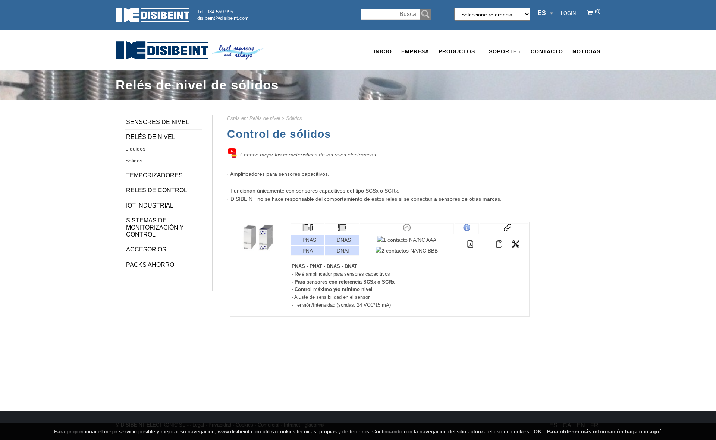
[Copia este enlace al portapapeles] (504, 228)
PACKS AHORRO (150, 265)
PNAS (309, 240)
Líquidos (135, 149)
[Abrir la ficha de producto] (499, 244)
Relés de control (156, 190)
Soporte (505, 51)
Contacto (547, 51)
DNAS (344, 240)
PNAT (309, 251)
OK (537, 431)
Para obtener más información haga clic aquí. (604, 431)
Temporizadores (154, 175)
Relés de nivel (264, 118)
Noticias (586, 51)
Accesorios (146, 249)
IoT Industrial (149, 205)
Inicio (383, 51)
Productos (459, 51)
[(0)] (590, 13)
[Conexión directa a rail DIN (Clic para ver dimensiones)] (342, 229)
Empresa (415, 51)
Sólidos (294, 118)
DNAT (344, 251)
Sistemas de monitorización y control (155, 227)
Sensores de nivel (157, 122)
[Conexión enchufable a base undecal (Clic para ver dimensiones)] (307, 229)
